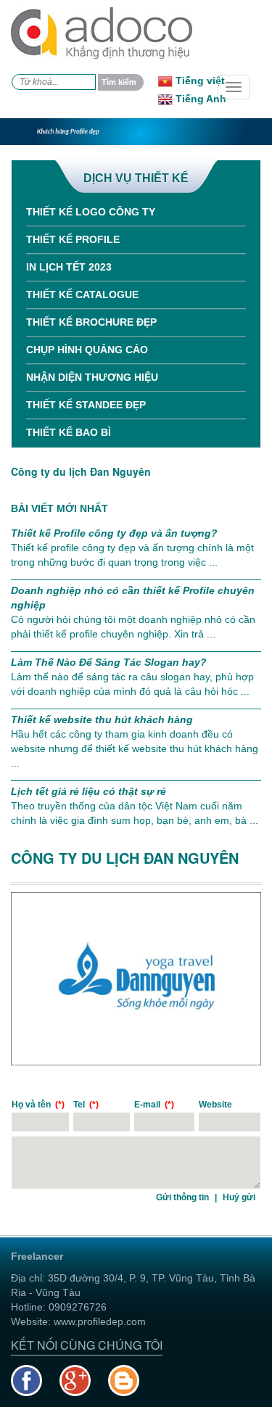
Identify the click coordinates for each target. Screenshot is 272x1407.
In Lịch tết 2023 (69, 267)
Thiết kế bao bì (68, 432)
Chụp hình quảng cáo (87, 349)
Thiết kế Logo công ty (90, 212)
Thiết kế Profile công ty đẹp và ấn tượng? (114, 533)
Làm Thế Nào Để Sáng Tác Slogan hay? (109, 662)
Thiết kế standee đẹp (86, 404)
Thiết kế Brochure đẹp (91, 322)
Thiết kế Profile (73, 239)
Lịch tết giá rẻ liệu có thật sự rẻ (88, 791)
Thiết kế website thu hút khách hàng (102, 719)
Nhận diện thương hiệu (92, 377)
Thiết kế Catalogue (82, 294)
